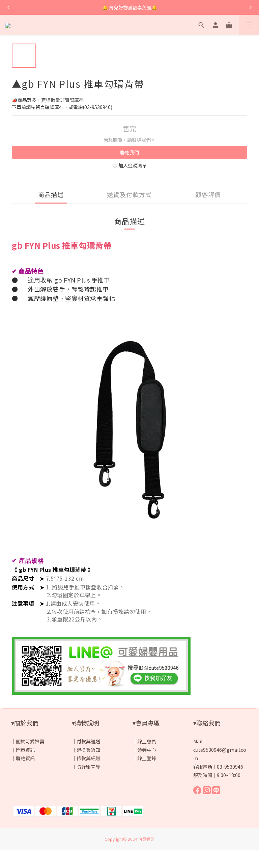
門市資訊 (25, 749)
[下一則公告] (251, 7)
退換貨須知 (88, 749)
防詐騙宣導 (88, 766)
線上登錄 (146, 758)
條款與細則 (88, 758)
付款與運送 (88, 741)
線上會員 (146, 741)
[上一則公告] (8, 7)
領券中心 (146, 749)
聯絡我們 (129, 152)
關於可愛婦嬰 (30, 741)
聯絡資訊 (25, 758)
